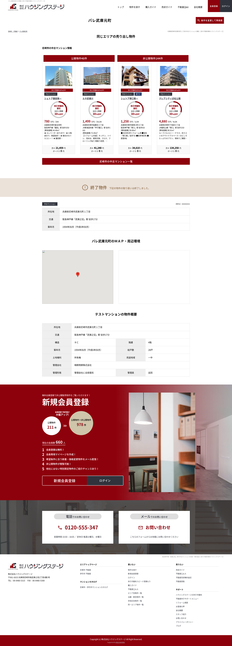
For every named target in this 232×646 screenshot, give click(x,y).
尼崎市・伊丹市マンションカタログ (94, 587)
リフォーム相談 (182, 602)
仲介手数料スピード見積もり (139, 581)
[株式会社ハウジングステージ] (36, 10)
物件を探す (134, 7)
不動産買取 (180, 581)
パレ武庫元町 (23, 31)
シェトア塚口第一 (129, 98)
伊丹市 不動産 (85, 573)
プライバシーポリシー (184, 622)
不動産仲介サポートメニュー (187, 598)
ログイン (131, 577)
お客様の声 (180, 606)
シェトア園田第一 (52, 98)
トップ (120, 7)
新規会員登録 (133, 573)
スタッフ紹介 (181, 614)
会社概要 (198, 7)
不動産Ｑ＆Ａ (133, 589)
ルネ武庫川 (88, 98)
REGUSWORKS (120, 642)
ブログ (178, 625)
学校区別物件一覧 (135, 600)
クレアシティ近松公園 (170, 98)
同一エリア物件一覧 (136, 604)
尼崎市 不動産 (12, 31)
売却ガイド (167, 7)
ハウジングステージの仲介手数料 (189, 594)
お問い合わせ (181, 618)
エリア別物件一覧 (135, 593)
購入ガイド (150, 7)
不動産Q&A (183, 7)
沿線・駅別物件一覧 (136, 597)
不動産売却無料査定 (184, 577)
